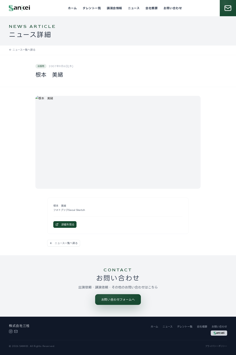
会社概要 (151, 8)
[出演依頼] (228, 8)
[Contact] (16, 331)
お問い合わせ (173, 8)
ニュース (134, 8)
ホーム (72, 8)
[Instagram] (11, 331)
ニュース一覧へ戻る (24, 49)
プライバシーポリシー (216, 346)
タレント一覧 (92, 8)
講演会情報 (114, 8)
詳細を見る (67, 224)
